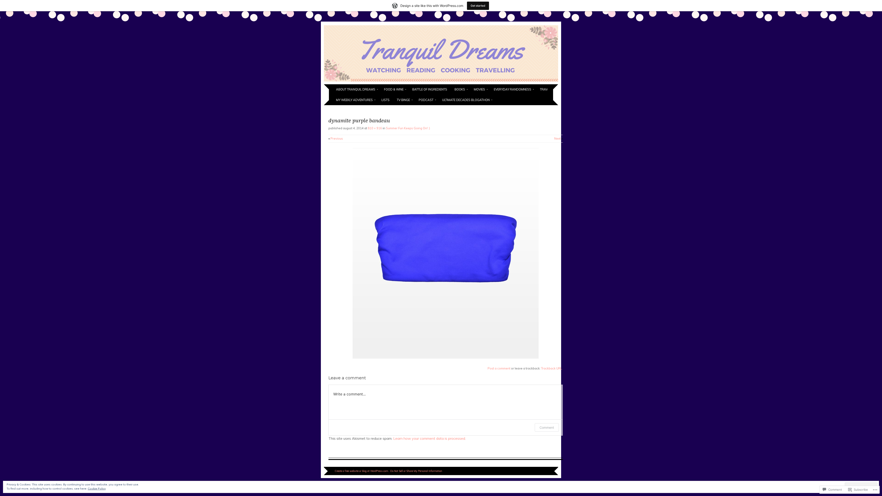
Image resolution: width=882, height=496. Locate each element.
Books (460, 89)
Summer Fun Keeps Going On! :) (408, 128)
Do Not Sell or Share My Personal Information (416, 471)
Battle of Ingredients (429, 89)
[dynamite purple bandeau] (446, 357)
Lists (386, 100)
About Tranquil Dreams (355, 89)
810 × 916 (375, 128)
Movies (479, 89)
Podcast (426, 100)
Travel (545, 89)
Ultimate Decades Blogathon (466, 100)
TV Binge (403, 100)
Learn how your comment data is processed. (429, 438)
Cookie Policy (97, 488)
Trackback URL (551, 368)
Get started (478, 5)
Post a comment (499, 368)
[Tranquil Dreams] (441, 81)
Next (558, 138)
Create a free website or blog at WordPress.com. (362, 471)
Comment (547, 427)
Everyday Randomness (512, 89)
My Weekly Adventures (354, 100)
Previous (335, 138)
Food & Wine (394, 89)
